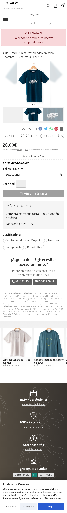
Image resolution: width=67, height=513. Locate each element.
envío (19, 150)
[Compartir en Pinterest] (56, 129)
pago (26, 150)
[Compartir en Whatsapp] (51, 129)
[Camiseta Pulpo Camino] (49, 342)
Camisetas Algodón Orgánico (48, 306)
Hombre (11, 309)
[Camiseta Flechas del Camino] (17, 342)
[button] (32, 104)
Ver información (33, 449)
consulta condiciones (33, 404)
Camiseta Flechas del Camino (17, 359)
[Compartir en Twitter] (46, 129)
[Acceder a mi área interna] (55, 5)
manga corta (26, 309)
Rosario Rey (52, 309)
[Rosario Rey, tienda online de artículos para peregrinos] (34, 19)
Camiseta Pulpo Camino (46, 359)
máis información (33, 427)
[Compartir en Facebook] (40, 129)
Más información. (53, 498)
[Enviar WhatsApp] (34, 475)
